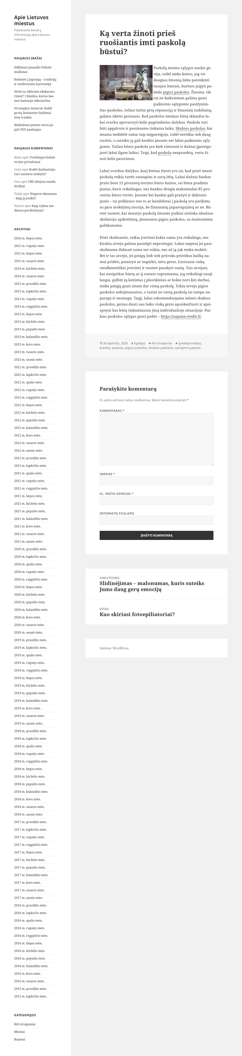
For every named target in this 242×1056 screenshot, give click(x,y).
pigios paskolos (176, 92)
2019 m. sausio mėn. (28, 723)
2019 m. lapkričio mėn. (30, 648)
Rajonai (19, 1039)
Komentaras (112, 411)
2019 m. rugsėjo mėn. (29, 663)
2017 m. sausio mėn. (28, 898)
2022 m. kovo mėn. (27, 435)
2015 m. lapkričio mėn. (30, 996)
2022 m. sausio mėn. (28, 450)
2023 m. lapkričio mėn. (30, 291)
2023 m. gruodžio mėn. (30, 284)
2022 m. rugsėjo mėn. (29, 390)
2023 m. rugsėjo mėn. (29, 299)
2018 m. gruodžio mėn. (30, 731)
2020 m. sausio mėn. (28, 632)
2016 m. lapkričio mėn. (30, 913)
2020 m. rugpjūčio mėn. (31, 579)
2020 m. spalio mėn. (28, 564)
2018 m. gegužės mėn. (30, 784)
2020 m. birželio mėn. (29, 594)
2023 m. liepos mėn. (28, 314)
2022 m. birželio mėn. (29, 412)
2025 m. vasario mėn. (29, 261)
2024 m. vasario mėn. (29, 276)
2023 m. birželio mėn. (29, 322)
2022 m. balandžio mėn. (31, 428)
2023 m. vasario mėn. (29, 352)
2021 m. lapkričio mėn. (30, 466)
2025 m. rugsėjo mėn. (29, 246)
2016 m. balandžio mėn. (31, 966)
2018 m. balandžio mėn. (31, 792)
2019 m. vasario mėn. (29, 716)
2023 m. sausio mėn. (28, 359)
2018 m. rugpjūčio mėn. (31, 761)
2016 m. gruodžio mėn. (30, 905)
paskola (164, 152)
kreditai (105, 348)
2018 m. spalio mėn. (28, 746)
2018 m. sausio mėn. (28, 814)
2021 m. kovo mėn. (27, 526)
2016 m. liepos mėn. (28, 943)
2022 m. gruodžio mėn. (30, 367)
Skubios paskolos (190, 128)
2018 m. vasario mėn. (29, 807)
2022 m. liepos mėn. (28, 405)
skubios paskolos (161, 348)
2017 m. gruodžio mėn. (30, 822)
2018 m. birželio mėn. (29, 776)
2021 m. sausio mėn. (28, 541)
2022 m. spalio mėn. (28, 382)
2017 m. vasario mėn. (29, 890)
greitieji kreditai (189, 343)
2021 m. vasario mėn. (29, 534)
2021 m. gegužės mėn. (30, 511)
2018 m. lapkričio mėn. (30, 738)
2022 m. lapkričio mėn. (30, 375)
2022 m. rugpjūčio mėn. (31, 397)
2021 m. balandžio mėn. (31, 519)
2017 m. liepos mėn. (28, 852)
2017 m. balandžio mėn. (31, 875)
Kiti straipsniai (24, 1024)
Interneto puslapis (117, 513)
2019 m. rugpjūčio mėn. (31, 670)
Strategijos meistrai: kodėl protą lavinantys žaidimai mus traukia (33, 112)
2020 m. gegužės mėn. (30, 602)
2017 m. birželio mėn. (29, 860)
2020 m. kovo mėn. (27, 617)
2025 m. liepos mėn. (28, 253)
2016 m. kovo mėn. (27, 973)
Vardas (107, 474)
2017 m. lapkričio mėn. (30, 829)
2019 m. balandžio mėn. (31, 701)
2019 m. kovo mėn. (27, 708)
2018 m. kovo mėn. (27, 799)
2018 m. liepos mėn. (28, 769)
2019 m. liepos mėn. (28, 678)
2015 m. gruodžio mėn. (30, 989)
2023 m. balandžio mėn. (31, 337)
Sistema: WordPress (114, 648)
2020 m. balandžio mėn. (31, 610)
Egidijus (139, 343)
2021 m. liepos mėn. (28, 496)
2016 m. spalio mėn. (28, 920)
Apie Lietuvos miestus (31, 20)
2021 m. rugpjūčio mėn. (31, 488)
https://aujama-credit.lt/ (181, 316)
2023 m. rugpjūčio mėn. (31, 306)
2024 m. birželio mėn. (29, 268)
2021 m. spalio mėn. (28, 473)
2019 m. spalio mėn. (28, 655)
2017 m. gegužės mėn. (30, 867)
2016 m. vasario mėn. (29, 981)
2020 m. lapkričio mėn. (30, 557)
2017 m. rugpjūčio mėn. (31, 845)
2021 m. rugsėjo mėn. (29, 481)
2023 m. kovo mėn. (27, 344)
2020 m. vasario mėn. (29, 625)
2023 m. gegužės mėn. (30, 329)
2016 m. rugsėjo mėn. (29, 928)
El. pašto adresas (116, 494)
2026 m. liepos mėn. (28, 238)
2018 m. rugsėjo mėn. (29, 754)
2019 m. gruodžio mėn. (30, 640)
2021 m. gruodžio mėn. (30, 458)
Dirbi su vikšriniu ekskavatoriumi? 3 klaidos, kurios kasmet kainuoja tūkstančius (34, 96)
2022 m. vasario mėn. (29, 443)
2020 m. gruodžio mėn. (30, 549)
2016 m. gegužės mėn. (30, 958)
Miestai (19, 1032)
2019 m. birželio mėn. (29, 685)
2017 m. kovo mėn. (27, 883)
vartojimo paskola (188, 348)
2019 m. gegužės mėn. (30, 693)
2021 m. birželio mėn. (29, 503)
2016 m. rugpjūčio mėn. (31, 936)
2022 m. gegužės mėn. (30, 420)
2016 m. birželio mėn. (29, 951)
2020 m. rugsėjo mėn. (29, 572)
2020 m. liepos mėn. (28, 587)
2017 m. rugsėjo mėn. (29, 837)
